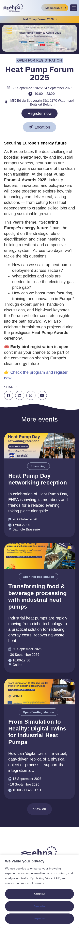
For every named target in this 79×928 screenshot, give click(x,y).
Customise (39, 906)
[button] (73, 7)
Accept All (39, 893)
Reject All (39, 918)
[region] (39, 891)
